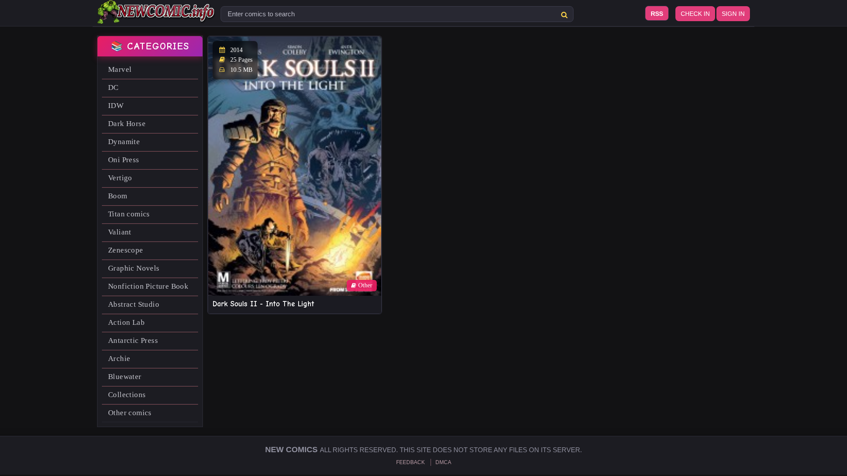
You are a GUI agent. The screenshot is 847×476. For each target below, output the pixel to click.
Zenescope (125, 250)
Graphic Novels (134, 268)
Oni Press (123, 160)
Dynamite (124, 142)
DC (113, 87)
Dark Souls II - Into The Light (263, 304)
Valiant (119, 232)
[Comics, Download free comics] (156, 17)
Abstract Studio (133, 304)
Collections (127, 394)
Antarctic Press (133, 340)
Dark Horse (127, 123)
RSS (657, 13)
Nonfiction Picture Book (148, 286)
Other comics (130, 413)
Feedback (410, 462)
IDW (116, 105)
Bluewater (125, 376)
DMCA (443, 462)
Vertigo (120, 178)
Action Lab (126, 322)
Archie (119, 358)
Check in (695, 13)
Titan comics (129, 214)
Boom (117, 196)
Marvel (119, 69)
